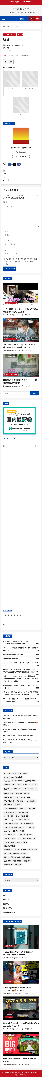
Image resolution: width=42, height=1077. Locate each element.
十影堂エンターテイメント (15, 850)
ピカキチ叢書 (7, 610)
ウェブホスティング (12, 805)
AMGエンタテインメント (26, 784)
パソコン (20, 34)
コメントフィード (9, 908)
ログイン (6, 900)
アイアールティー (22, 797)
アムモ (20, 801)
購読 (37, 18)
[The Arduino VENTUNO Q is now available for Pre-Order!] (21, 937)
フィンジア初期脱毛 (26, 838)
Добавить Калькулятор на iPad (14, 643)
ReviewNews (35, 1072)
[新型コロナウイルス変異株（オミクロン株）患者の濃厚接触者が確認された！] (21, 330)
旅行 (7, 853)
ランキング (21, 842)
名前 (5, 231)
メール (6, 241)
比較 (7, 861)
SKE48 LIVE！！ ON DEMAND (16, 793)
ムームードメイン (9, 438)
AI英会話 (9, 784)
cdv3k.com (21, 9)
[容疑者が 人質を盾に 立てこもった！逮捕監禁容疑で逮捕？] (21, 365)
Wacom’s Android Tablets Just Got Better (18, 736)
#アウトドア (10, 773)
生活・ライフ (8, 946)
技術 (32, 850)
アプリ (9, 801)
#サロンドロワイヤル (13, 777)
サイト (5, 250)
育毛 (27, 861)
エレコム (30, 808)
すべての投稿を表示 (21, 156)
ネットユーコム (26, 827)
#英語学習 (29, 781)
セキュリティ (10, 820)
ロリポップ (9, 846)
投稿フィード (7, 904)
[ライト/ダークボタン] (22, 19)
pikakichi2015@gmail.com (14, 45)
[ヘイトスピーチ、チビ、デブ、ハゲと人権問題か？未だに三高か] (21, 294)
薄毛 (17, 865)
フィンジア (9, 838)
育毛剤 (8, 865)
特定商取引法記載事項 (10, 659)
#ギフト (23, 773)
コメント (7, 202)
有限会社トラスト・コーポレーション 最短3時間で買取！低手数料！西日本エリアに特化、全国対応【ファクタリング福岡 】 (20, 678)
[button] (3, 18)
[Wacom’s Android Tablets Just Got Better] (21, 1044)
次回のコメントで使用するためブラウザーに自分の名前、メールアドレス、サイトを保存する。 (21, 261)
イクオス (31, 801)
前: (4, 172)
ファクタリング (25, 835)
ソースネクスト (11, 823)
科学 (17, 861)
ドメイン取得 (27, 823)
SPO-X (8, 797)
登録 (4, 895)
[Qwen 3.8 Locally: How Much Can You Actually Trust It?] (21, 1008)
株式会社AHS (19, 853)
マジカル (9, 842)
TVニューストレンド (10, 34)
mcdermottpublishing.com (13, 654)
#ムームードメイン (13, 781)
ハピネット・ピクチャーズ (14, 831)
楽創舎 (26, 857)
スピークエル (22, 816)
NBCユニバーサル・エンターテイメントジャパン (20, 789)
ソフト (24, 820)
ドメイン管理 (10, 827)
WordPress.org (9, 912)
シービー (8, 816)
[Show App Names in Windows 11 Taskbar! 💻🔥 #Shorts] (21, 972)
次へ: (6, 179)
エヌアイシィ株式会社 (13, 808)
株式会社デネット (12, 857)
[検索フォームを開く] (26, 19)
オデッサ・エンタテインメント (16, 812)
